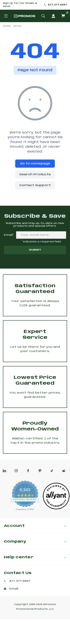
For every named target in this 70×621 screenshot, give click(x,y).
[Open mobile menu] (5, 15)
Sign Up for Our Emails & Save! (20, 5)
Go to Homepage (35, 163)
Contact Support (35, 185)
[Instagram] (16, 470)
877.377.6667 (57, 5)
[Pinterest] (40, 470)
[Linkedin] (4, 470)
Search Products (35, 174)
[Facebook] (28, 470)
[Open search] (43, 16)
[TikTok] (51, 470)
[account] (53, 16)
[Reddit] (63, 470)
